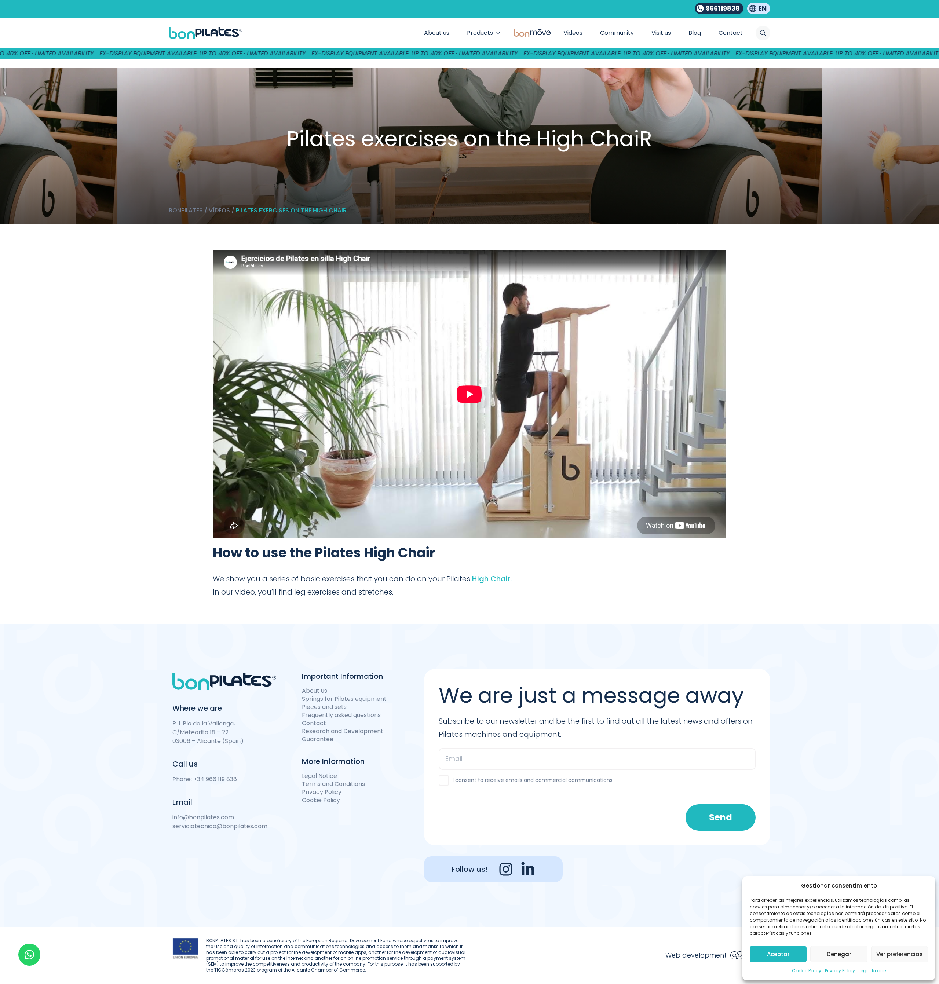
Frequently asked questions (341, 715)
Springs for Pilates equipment (344, 699)
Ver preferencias (899, 954)
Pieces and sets (324, 707)
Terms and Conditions (333, 784)
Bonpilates (186, 210)
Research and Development (342, 731)
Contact (314, 723)
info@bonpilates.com (203, 817)
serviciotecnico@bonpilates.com (219, 826)
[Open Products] (498, 33)
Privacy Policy (840, 970)
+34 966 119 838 (215, 779)
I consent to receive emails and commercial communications (533, 780)
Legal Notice (872, 970)
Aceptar (778, 954)
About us (314, 691)
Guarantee (317, 739)
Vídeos (219, 210)
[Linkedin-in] (527, 869)
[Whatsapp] (29, 955)
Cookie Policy (806, 970)
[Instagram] (505, 869)
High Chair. (492, 579)
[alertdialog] (469, 53)
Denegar (839, 954)
